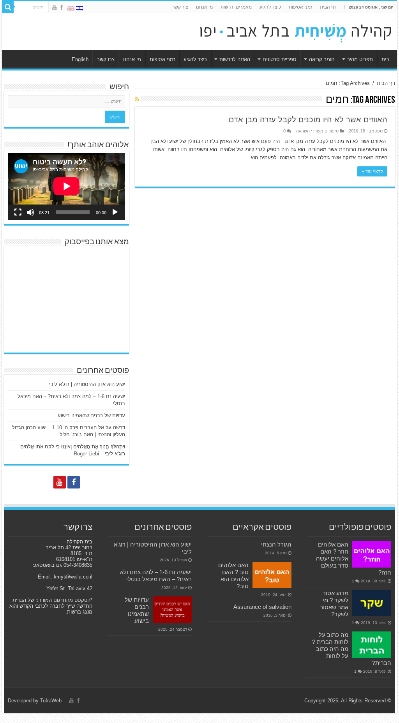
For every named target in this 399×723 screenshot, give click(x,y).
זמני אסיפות (300, 7)
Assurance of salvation (262, 606)
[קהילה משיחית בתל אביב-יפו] (295, 30)
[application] (66, 186)
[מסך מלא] (18, 212)
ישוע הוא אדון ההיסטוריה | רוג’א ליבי (87, 384)
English (80, 59)
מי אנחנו (204, 7)
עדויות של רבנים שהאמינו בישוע (91, 415)
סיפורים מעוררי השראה (317, 131)
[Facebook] (61, 7)
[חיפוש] (8, 7)
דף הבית (328, 7)
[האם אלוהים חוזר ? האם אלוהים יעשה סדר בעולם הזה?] (371, 554)
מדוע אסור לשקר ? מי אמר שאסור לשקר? (334, 603)
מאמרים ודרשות (236, 7)
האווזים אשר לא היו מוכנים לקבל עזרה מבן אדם (308, 119)
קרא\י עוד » (372, 171)
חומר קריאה (322, 59)
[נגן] (115, 212)
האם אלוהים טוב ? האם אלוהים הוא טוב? (233, 575)
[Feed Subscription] (137, 99)
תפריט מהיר (360, 59)
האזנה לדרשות (234, 59)
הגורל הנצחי (276, 544)
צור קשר (180, 7)
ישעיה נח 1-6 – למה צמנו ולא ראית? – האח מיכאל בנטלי (156, 575)
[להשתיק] (30, 212)
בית (385, 59)
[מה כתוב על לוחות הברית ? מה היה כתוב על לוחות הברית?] (371, 644)
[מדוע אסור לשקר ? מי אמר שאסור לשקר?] (371, 603)
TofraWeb (51, 701)
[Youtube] (54, 7)
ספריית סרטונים (280, 59)
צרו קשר (106, 59)
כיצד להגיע (270, 7)
